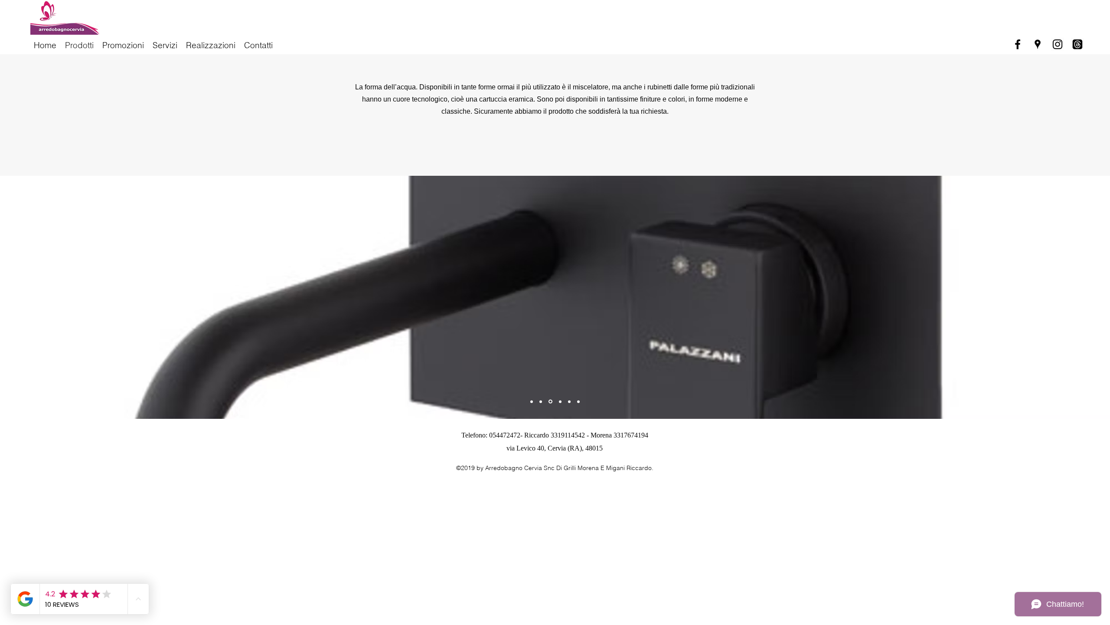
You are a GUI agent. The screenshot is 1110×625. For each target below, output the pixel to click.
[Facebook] (1017, 44)
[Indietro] (36, 297)
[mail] (1077, 44)
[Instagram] (1057, 44)
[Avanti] (1074, 297)
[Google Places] (1037, 44)
